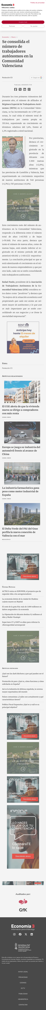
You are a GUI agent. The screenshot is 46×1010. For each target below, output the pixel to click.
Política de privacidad (37, 3)
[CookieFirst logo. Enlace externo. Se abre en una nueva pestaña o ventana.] (8, 5)
